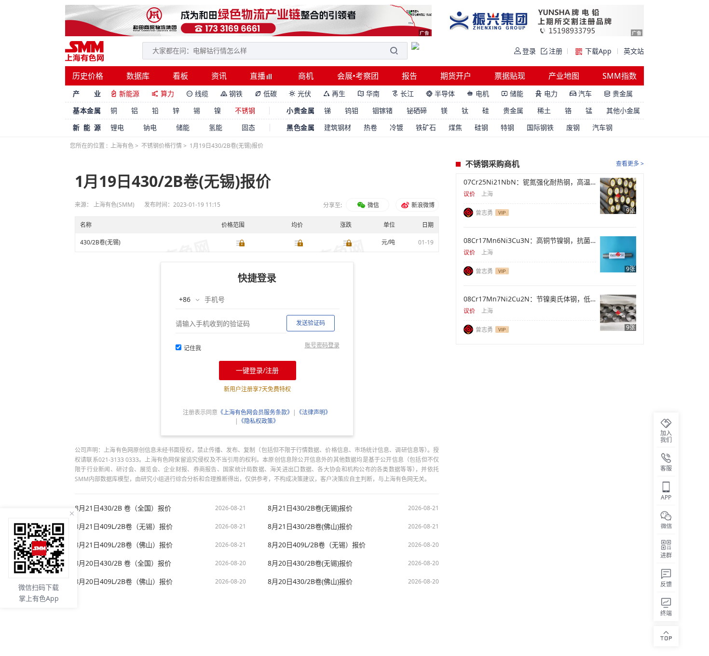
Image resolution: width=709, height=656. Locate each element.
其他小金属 (623, 110)
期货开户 (455, 76)
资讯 (219, 76)
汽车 (581, 93)
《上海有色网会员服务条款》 (255, 412)
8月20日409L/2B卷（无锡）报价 (317, 545)
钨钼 (351, 110)
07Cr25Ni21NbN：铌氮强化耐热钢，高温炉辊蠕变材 (530, 182)
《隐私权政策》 (258, 421)
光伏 (300, 93)
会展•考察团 (358, 76)
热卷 (370, 127)
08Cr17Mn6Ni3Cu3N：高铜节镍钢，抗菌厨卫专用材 (530, 240)
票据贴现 (509, 76)
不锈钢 (245, 110)
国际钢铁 (540, 127)
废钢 (573, 127)
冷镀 (396, 127)
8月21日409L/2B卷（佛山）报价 (124, 545)
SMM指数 (619, 76)
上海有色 (122, 146)
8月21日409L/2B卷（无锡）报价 (124, 526)
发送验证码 (310, 323)
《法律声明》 (313, 412)
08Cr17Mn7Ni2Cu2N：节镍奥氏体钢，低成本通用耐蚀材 (530, 299)
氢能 (215, 127)
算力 (162, 93)
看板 (180, 76)
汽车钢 (602, 127)
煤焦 (455, 127)
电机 (478, 93)
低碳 (266, 93)
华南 (368, 93)
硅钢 (481, 127)
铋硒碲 (417, 110)
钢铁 (231, 93)
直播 (258, 76)
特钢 (507, 127)
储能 (512, 93)
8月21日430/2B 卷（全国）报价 (123, 508)
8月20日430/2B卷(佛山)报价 (310, 581)
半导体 (440, 93)
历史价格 (87, 76)
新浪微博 (422, 205)
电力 (546, 93)
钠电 (150, 127)
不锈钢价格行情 (161, 146)
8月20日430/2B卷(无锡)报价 (310, 563)
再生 (334, 93)
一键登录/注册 (257, 370)
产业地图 (563, 76)
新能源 (124, 93)
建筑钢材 (337, 127)
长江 (403, 93)
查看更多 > (630, 163)
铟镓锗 (382, 110)
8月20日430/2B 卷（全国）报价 (123, 563)
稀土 (544, 110)
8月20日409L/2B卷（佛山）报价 (124, 581)
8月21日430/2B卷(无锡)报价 (310, 508)
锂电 (117, 127)
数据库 (138, 76)
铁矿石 (426, 127)
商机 (306, 76)
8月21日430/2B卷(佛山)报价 (310, 526)
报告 (409, 76)
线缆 (197, 93)
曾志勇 (484, 213)
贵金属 (618, 93)
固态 (248, 127)
